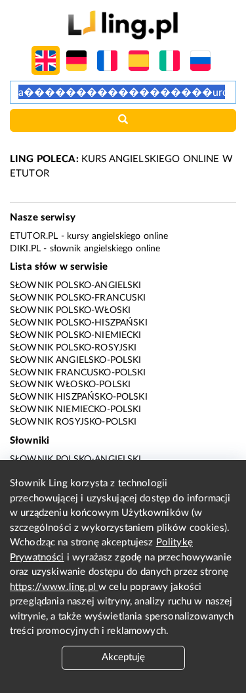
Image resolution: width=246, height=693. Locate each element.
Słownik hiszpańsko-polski (79, 397)
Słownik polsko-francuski (78, 298)
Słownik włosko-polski (70, 384)
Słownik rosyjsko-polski (73, 422)
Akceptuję (123, 657)
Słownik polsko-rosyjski (73, 347)
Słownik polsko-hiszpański (79, 322)
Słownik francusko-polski (78, 372)
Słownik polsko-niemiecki (76, 335)
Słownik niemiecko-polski (76, 409)
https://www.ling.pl (54, 587)
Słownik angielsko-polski (76, 360)
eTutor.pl (34, 236)
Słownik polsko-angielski (76, 285)
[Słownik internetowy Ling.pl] (123, 25)
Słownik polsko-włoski (70, 310)
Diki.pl (25, 248)
